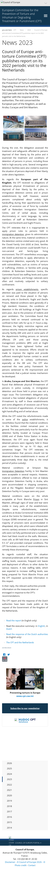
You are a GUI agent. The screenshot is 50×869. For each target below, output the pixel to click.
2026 (9, 763)
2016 (9, 817)
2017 (9, 811)
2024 (9, 774)
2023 (9, 779)
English (41, 626)
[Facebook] (4, 654)
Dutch (9, 628)
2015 (9, 822)
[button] (25, 3)
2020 (9, 795)
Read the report (13, 620)
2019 (9, 800)
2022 (9, 784)
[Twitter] (8, 654)
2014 (9, 827)
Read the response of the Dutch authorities (27, 634)
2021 (9, 790)
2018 (9, 806)
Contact (31, 865)
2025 (9, 768)
